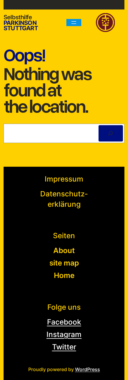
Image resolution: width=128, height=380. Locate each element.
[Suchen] (111, 133)
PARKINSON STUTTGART (21, 25)
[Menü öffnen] (73, 22)
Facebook (64, 321)
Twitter (64, 346)
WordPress (87, 369)
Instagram (64, 334)
